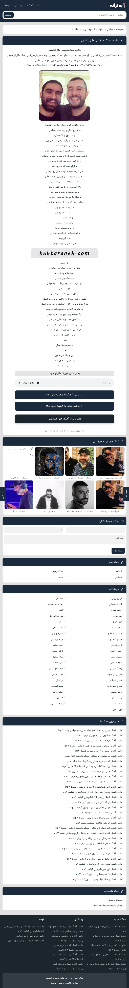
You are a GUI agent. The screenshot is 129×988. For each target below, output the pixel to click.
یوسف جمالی (57, 703)
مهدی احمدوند (115, 639)
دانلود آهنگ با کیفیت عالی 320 (62, 395)
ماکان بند (58, 622)
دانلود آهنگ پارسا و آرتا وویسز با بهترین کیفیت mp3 (97, 879)
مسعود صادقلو (115, 633)
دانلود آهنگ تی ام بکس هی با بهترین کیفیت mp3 (98, 802)
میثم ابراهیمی (57, 639)
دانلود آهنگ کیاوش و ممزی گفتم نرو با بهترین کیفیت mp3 (94, 859)
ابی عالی (59, 680)
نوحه (7, 5)
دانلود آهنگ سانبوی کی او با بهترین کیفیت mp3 (99, 735)
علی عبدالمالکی (56, 616)
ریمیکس (18, 5)
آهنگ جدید (76, 431)
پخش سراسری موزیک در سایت (107, 905)
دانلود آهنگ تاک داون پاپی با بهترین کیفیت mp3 (99, 874)
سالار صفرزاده (56, 657)
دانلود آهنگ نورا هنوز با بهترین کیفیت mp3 (102, 869)
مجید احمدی (57, 686)
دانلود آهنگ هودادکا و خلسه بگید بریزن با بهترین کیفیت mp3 (93, 776)
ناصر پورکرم (58, 645)
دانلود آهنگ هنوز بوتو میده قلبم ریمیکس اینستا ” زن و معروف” (92, 771)
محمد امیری (57, 674)
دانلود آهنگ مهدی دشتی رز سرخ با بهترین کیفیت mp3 (96, 807)
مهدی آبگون (57, 692)
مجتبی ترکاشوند (114, 674)
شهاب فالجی (116, 663)
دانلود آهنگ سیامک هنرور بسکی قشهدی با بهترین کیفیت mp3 (92, 849)
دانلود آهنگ (33, 5)
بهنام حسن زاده (114, 686)
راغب (61, 610)
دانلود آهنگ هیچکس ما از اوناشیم (99, 40)
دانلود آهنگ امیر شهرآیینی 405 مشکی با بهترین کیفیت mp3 (93, 787)
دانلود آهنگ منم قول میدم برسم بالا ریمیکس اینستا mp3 (95, 838)
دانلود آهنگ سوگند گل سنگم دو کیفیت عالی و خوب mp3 (94, 782)
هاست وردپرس (115, 900)
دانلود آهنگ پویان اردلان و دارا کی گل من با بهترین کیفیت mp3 (92, 792)
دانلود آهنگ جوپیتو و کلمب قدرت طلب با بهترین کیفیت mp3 (93, 746)
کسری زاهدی (116, 651)
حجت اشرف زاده (55, 604)
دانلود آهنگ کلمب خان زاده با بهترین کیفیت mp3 (98, 751)
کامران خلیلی (57, 698)
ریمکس (118, 577)
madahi (118, 571)
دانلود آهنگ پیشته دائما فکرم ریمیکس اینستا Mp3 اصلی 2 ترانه (92, 766)
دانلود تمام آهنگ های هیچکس (64, 419)
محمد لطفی (57, 627)
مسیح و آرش (57, 633)
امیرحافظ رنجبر (56, 663)
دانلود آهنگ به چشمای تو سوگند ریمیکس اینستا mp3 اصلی (93, 756)
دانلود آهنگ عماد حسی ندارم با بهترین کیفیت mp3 (98, 864)
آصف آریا (59, 598)
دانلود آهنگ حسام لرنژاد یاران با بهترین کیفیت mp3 (97, 818)
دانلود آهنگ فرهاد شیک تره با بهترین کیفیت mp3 (98, 741)
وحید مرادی (116, 698)
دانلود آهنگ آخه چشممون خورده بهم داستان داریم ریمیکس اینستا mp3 (88, 833)
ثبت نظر (118, 551)
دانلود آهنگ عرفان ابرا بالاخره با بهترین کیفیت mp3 (98, 843)
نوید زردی (117, 709)
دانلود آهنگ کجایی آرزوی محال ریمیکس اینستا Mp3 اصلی (94, 761)
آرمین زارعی (116, 598)
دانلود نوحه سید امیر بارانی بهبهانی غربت (25, 940)
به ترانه (121, 29)
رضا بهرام (117, 616)
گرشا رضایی (57, 651)
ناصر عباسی (116, 692)
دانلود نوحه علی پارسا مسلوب (30, 936)
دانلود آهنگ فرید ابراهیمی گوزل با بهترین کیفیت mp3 (97, 854)
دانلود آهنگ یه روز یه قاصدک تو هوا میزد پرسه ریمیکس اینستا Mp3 (90, 730)
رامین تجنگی (116, 680)
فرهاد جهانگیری (56, 668)
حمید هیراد (116, 610)
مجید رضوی (116, 627)
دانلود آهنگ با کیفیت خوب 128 (63, 406)
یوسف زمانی (116, 657)
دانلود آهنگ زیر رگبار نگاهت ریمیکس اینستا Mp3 (99, 823)
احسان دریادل (115, 604)
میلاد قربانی (116, 703)
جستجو (8, 15)
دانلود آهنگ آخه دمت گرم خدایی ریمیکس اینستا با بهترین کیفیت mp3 (88, 828)
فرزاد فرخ (117, 622)
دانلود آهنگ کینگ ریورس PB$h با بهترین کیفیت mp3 (97, 797)
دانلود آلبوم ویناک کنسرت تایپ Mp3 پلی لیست (99, 812)
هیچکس (111, 29)
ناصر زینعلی (116, 645)
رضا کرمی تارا (116, 668)
